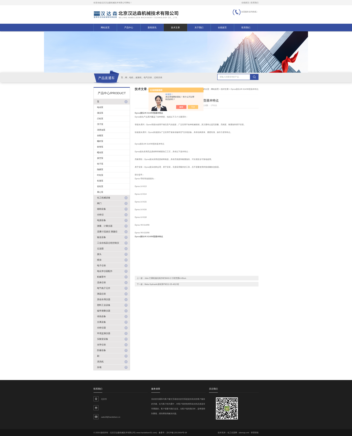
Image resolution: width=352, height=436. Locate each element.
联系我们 (254, 3)
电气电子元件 (103, 288)
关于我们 (199, 27)
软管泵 (100, 147)
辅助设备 (101, 209)
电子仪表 (101, 265)
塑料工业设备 (103, 305)
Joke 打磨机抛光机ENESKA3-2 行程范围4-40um (165, 278)
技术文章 (175, 27)
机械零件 (101, 277)
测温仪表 (101, 294)
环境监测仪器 (103, 333)
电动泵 (100, 107)
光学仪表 (101, 344)
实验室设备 (102, 339)
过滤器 (100, 248)
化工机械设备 (103, 197)
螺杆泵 (100, 141)
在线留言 (245, 3)
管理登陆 (254, 432)
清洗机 (100, 361)
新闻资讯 (152, 27)
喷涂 (99, 260)
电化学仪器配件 (104, 271)
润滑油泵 (101, 130)
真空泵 (100, 158)
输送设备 (101, 237)
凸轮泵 (100, 118)
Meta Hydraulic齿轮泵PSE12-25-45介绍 (162, 284)
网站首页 (105, 27)
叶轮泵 (100, 175)
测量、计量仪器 (104, 226)
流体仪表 (101, 282)
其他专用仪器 (103, 299)
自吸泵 (100, 135)
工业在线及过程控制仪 (108, 243)
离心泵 (100, 192)
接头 (99, 254)
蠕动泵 (100, 152)
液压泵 (100, 113)
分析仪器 (101, 328)
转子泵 (100, 164)
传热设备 (101, 316)
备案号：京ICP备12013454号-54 (173, 432)
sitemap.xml (244, 432)
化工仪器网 (232, 432)
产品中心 (128, 27)
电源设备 (101, 220)
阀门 (99, 203)
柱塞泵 (100, 181)
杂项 (99, 367)
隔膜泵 (100, 169)
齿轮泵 (100, 186)
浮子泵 (100, 124)
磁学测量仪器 (103, 311)
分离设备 (101, 322)
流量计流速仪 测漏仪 (107, 231)
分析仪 (100, 214)
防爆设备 (101, 350)
